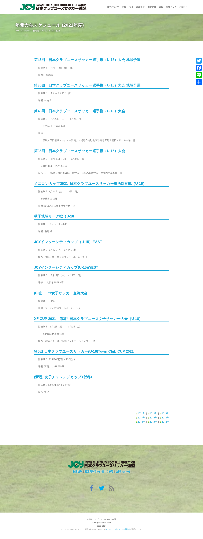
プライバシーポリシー (114, 529)
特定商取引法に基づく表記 (99, 471)
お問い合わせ (123, 471)
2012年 (165, 421)
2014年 (141, 421)
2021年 (141, 413)
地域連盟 (140, 7)
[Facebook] (198, 67)
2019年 (153, 413)
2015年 (165, 417)
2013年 (153, 421)
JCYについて (26, 30)
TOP (17, 30)
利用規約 (77, 471)
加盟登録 (152, 7)
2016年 (153, 417)
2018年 (165, 413)
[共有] (198, 82)
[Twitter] (198, 60)
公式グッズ (171, 7)
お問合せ (183, 7)
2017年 (141, 417)
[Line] (198, 74)
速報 (161, 7)
